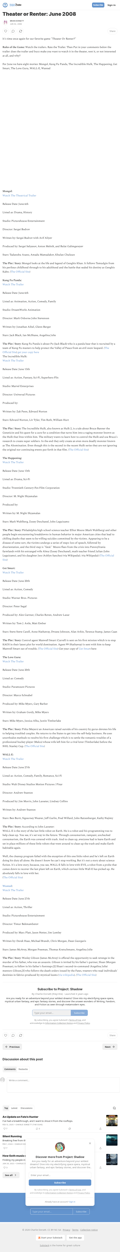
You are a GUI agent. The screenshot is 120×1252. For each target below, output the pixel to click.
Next (108, 1046)
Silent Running (12, 1136)
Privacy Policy (83, 1192)
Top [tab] (6, 1108)
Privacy (66, 1229)
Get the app (75, 1237)
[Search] (114, 1108)
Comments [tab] (9, 1069)
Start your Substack (51, 1237)
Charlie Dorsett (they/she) (29, 1125)
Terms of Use (75, 1189)
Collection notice (89, 1229)
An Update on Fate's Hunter (20, 1116)
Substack (44, 1245)
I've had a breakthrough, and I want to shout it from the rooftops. (37, 1120)
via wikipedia (66, 975)
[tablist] (16, 1069)
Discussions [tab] (26, 1108)
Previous (14, 1046)
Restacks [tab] (23, 1069)
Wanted (7, 886)
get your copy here (28, 352)
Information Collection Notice (59, 1192)
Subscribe (98, 5)
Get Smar (84, 649)
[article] (60, 1123)
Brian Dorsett (17, 21)
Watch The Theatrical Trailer (19, 196)
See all (9, 1175)
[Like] (5, 31)
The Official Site (20, 272)
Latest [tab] (14, 1108)
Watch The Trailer (13, 284)
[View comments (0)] (13, 31)
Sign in (112, 5)
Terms (75, 1229)
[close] (90, 1143)
